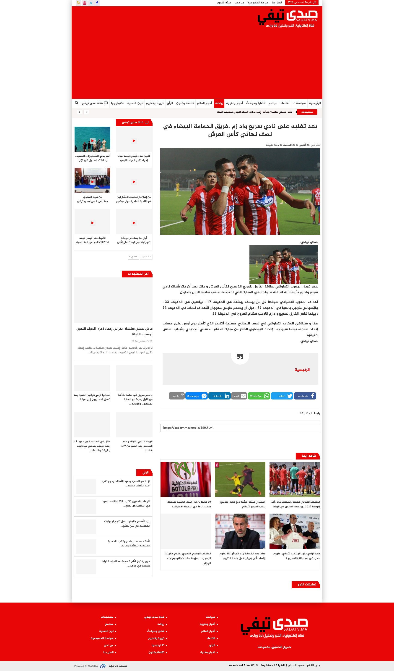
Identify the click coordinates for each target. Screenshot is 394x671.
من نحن (239, 2)
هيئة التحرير (224, 2)
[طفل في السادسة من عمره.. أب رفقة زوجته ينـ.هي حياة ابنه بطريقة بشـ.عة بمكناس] (92, 424)
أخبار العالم (204, 103)
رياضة (219, 103)
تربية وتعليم (155, 103)
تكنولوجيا (117, 103)
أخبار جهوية (234, 103)
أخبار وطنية (207, 652)
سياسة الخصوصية (258, 2)
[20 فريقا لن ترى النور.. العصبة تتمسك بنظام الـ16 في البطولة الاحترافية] (186, 479)
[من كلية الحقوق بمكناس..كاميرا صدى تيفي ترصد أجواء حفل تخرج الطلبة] (92, 180)
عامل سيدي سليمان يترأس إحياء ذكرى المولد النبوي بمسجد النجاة (254, 112)
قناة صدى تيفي (92, 103)
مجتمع (273, 103)
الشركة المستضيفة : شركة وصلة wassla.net (257, 665)
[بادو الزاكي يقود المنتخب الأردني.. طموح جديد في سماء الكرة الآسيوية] (295, 531)
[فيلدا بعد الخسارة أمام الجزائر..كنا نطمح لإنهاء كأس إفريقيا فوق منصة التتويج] (240, 531)
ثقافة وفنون (185, 103)
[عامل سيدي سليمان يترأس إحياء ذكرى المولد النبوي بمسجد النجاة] (113, 300)
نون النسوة (135, 103)
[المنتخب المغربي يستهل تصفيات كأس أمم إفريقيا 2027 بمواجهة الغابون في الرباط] (295, 479)
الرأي (170, 103)
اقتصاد (285, 103)
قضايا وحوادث (255, 103)
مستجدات (107, 617)
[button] (305, 395)
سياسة (301, 103)
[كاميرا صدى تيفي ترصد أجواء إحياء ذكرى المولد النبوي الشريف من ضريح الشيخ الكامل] (134, 139)
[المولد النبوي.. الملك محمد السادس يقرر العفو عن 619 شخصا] (134, 424)
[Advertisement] (197, 65)
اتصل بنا (277, 2)
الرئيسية (315, 103)
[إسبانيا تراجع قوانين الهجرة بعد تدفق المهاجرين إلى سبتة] (92, 378)
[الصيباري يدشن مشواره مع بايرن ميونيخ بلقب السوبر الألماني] (240, 479)
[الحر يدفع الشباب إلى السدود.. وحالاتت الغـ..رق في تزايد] (92, 139)
